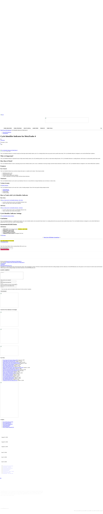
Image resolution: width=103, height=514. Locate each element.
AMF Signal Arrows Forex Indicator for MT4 (11, 363)
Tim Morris (2, 140)
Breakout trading (6, 190)
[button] (101, 128)
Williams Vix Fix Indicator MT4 (9, 368)
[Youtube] (13, 498)
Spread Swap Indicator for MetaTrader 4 (13, 261)
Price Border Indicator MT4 (8, 365)
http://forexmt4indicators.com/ (6, 265)
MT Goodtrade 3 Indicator (8, 373)
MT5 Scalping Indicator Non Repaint (7, 459)
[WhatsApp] (15, 146)
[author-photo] (3, 263)
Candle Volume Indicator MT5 (6, 455)
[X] (7, 146)
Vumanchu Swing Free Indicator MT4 (10, 380)
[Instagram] (5, 498)
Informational (5, 133)
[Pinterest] (11, 146)
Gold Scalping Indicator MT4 (8, 377)
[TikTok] (9, 498)
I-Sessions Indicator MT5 (5, 450)
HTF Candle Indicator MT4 (8, 375)
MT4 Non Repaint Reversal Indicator (10, 370)
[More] (20, 146)
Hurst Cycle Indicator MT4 (8, 371)
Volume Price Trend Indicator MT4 (9, 372)
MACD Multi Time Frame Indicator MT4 (11, 362)
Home (1, 130)
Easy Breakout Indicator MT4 (8, 378)
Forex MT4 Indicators (7, 130)
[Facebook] (2, 146)
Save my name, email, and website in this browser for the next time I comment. (16, 289)
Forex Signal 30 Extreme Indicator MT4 (10, 360)
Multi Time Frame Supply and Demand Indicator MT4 (13, 367)
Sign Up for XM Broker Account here (51, 237)
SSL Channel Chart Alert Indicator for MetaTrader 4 (14, 262)
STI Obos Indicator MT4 (7, 376)
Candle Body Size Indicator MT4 (9, 361)
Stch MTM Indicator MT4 (8, 379)
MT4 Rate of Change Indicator (8, 364)
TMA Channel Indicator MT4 (8, 366)
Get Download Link (4, 249)
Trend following (6, 189)
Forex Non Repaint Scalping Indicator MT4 (11, 369)
